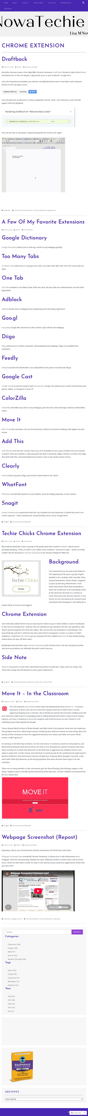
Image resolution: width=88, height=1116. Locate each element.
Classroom (7, 919)
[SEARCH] (83, 3)
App (38, 512)
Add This (5, 451)
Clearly (5, 475)
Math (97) (11, 952)
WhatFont (6, 494)
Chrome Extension (26, 210)
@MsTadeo (80, 72)
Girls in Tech (48, 682)
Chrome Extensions (45, 919)
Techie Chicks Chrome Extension (41, 533)
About (15, 3)
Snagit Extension (9, 512)
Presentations (66, 3)
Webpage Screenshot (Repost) (39, 837)
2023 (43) (11, 1007)
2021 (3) (11, 1011)
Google (6, 522)
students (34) (13, 985)
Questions (7, 8)
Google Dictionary (9, 247)
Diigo (4, 346)
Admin (19, 67)
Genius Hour (39, 682)
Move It (5, 429)
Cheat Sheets (38, 3)
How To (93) (12, 955)
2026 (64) (11, 996)
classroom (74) (13, 978)
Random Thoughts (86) (17, 959)
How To (19, 919)
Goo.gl (4, 327)
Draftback (14, 59)
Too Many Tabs (8, 266)
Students (7, 682)
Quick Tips (52, 3)
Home (6, 3)
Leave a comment (31, 67)
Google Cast (6, 386)
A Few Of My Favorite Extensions (43, 222)
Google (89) (12, 974)
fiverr (63, 636)
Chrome (17, 210)
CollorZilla (6, 407)
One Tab (5, 287)
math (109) (12, 970)
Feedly (4, 367)
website (64, 546)
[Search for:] (38, 932)
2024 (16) (11, 1004)
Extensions (30, 682)
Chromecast (39, 386)
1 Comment (28, 541)
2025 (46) (11, 1000)
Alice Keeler (25, 636)
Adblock (5, 309)
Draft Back (57, 72)
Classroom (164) (14, 944)
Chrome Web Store (40, 210)
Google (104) (13, 948)
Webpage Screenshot (10, 856)
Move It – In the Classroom (35, 694)
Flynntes (5, 667)
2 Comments (28, 230)
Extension (7, 210)
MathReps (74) (13, 981)
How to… (25, 3)
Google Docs (51, 210)
